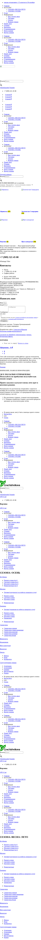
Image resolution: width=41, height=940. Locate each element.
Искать (2, 81)
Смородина (4, 625)
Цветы (2, 652)
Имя (1, 303)
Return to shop (23, 343)
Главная (6, 6)
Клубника (3, 577)
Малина (2, 589)
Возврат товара (13, 22)
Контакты (7, 27)
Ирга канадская (5, 645)
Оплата (10, 20)
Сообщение (4, 312)
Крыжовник (4, 642)
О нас (6, 13)
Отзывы (6, 25)
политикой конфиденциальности (16, 319)
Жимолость (4, 639)
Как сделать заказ (14, 16)
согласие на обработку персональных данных (26, 317)
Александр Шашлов (20, 329)
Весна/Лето (10, 185)
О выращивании (9, 29)
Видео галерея (9, 32)
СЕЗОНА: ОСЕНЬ (14, 11)
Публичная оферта (6, 336)
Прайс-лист (8, 24)
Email (2, 305)
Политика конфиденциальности (11, 331)
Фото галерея (8, 31)
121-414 (2, 314)
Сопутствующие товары (23, 185)
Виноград (3, 649)
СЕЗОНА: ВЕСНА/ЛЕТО (16, 9)
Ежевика (3, 606)
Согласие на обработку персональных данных (16, 335)
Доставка (11, 18)
